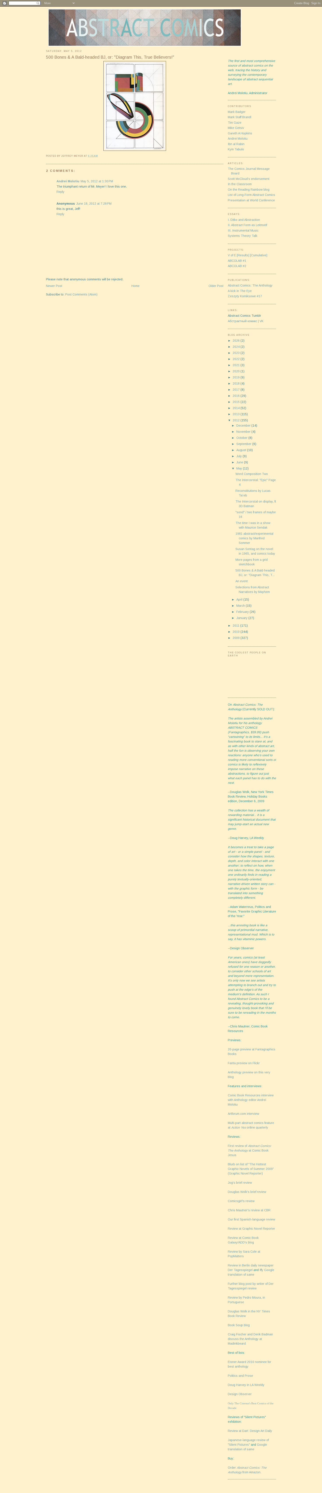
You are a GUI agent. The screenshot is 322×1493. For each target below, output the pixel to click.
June (240, 462)
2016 (237, 395)
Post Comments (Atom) (81, 294)
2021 (237, 365)
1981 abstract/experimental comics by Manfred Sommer (254, 538)
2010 (237, 631)
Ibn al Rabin (236, 144)
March (241, 605)
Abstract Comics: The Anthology (250, 285)
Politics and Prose (240, 1375)
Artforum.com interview (243, 1113)
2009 (237, 638)
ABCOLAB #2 (237, 266)
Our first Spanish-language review (251, 1219)
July (239, 456)
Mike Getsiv (236, 128)
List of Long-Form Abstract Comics (251, 195)
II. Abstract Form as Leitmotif (247, 225)
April (239, 599)
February (243, 612)
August (241, 450)
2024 (237, 346)
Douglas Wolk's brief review (247, 1192)
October (242, 438)
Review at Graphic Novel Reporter (251, 1228)
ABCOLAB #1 (237, 260)
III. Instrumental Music (243, 230)
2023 (237, 353)
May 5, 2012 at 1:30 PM (97, 181)
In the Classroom (240, 184)
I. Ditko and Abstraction (244, 220)
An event (241, 581)
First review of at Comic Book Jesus (249, 1150)
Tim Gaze (234, 122)
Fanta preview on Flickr (244, 1063)
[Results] (243, 255)
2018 (237, 383)
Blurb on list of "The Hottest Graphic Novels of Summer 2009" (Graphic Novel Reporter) (251, 1168)
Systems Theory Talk (242, 235)
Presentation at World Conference (251, 200)
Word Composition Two (251, 474)
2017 (237, 389)
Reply (60, 191)
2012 (237, 420)
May (239, 468)
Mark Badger (237, 112)
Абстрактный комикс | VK (246, 321)
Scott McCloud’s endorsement (248, 179)
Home (135, 286)
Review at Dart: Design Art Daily (250, 1431)
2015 (237, 402)
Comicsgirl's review (241, 1201)
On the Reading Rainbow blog (248, 189)
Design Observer (240, 1394)
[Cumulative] (258, 255)
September (244, 444)
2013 (237, 414)
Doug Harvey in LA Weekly (246, 1385)
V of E (232, 255)
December (243, 425)
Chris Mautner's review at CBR (249, 1210)
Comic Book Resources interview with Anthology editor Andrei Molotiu (251, 1100)
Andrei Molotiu (68, 181)
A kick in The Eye (240, 291)
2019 (237, 377)
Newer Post (54, 286)
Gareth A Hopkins (240, 133)
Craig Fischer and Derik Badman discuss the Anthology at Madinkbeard (250, 1339)
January (242, 618)
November (243, 431)
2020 (237, 371)
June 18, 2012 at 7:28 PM (93, 203)
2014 (237, 408)
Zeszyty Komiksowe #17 (245, 296)
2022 (237, 359)
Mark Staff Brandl (239, 117)
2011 (236, 625)
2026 (237, 340)
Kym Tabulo (236, 149)
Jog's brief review (240, 1182)
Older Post (216, 286)
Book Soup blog (239, 1325)
